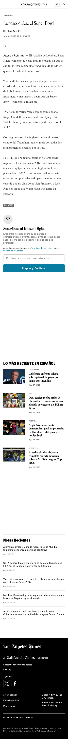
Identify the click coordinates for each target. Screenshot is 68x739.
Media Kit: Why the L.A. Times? (52, 696)
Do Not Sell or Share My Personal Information (38, 731)
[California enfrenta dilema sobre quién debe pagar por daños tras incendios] (14, 376)
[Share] (6, 45)
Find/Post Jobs (11, 700)
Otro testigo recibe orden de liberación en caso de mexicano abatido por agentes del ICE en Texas (46, 403)
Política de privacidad (13, 251)
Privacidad (53, 728)
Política (32, 421)
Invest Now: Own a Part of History (52, 704)
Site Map (7, 670)
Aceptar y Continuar (34, 268)
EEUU (31, 393)
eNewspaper (10, 695)
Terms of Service (40, 728)
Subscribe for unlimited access (17, 665)
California (34, 369)
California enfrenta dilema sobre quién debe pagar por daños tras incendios (44, 377)
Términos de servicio (41, 248)
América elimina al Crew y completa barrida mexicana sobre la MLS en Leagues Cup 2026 (45, 458)
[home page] (34, 4)
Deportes (8, 16)
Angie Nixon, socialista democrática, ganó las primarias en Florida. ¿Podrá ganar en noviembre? (46, 430)
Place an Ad (9, 706)
